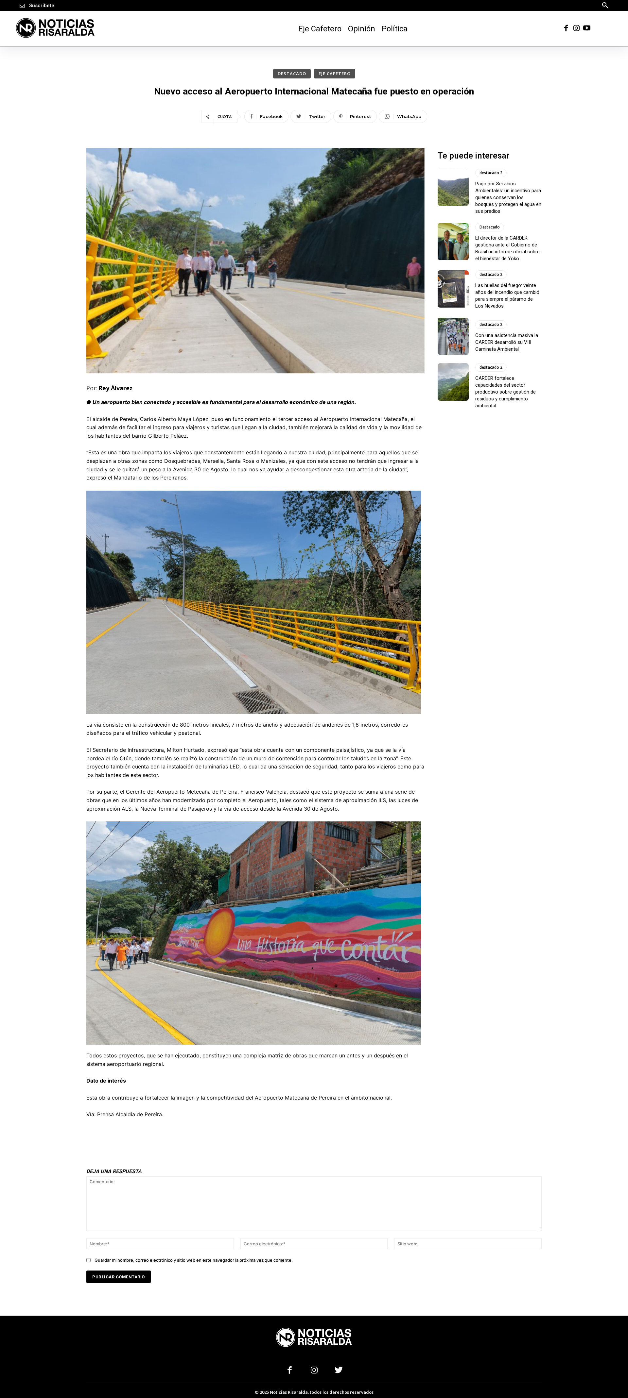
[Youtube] (586, 27)
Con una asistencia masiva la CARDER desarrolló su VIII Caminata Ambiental (506, 342)
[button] (605, 5)
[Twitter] (338, 1370)
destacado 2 (491, 173)
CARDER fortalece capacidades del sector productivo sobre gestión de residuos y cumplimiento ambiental (505, 392)
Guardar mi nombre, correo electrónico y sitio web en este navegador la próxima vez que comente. (194, 1259)
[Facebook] (565, 27)
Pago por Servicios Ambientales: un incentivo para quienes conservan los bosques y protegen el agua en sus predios (508, 197)
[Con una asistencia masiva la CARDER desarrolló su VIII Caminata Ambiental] (453, 336)
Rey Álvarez (115, 388)
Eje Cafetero (335, 73)
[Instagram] (576, 27)
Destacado (292, 73)
